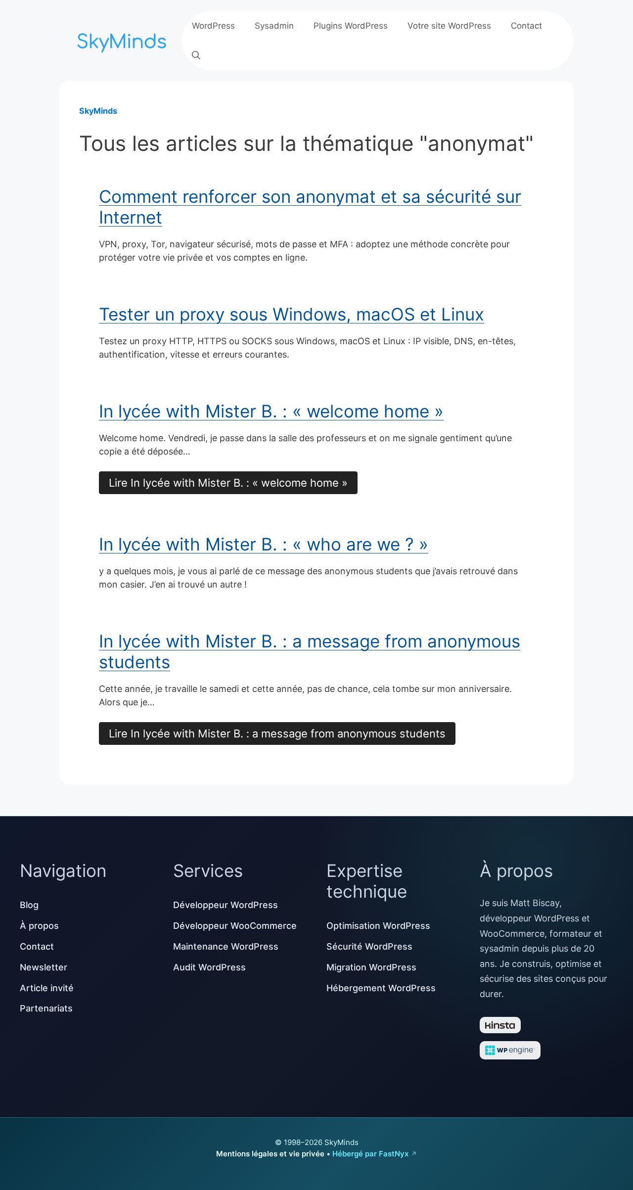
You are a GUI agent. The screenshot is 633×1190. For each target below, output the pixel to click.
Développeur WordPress (225, 905)
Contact (526, 26)
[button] (196, 55)
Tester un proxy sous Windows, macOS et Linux (291, 314)
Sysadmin (274, 26)
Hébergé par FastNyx (370, 1153)
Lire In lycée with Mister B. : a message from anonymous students (277, 733)
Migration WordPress (371, 967)
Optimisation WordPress (378, 925)
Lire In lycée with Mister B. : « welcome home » (228, 482)
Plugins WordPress (351, 26)
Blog (29, 905)
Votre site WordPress (449, 26)
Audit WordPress (209, 967)
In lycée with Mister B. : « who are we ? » (263, 544)
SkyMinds (98, 111)
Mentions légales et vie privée (270, 1153)
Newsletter (43, 967)
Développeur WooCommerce (235, 925)
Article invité (47, 988)
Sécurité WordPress (369, 946)
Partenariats (46, 1008)
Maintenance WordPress (225, 946)
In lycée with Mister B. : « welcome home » (271, 411)
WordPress (213, 26)
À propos (39, 925)
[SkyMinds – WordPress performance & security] (123, 39)
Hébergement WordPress (381, 988)
